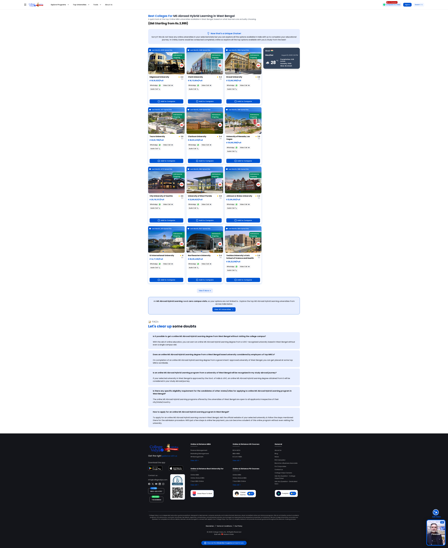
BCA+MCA (236, 450)
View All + (195, 460)
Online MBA (195, 475)
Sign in (407, 5)
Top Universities (79, 5)
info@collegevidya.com (157, 480)
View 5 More (205, 290)
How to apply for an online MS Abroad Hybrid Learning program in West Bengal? (191, 412)
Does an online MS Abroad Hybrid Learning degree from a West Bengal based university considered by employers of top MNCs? (214, 354)
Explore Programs (58, 5)
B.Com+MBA (237, 457)
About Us (108, 5)
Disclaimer (210, 526)
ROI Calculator (280, 460)
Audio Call (154, 89)
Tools (95, 5)
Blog (276, 453)
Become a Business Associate (286, 463)
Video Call (166, 85)
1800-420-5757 (156, 491)
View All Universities (222, 309)
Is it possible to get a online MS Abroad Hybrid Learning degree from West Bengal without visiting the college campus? (209, 336)
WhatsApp (154, 85)
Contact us (279, 469)
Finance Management (199, 450)
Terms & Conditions (224, 526)
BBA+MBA (236, 453)
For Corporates (280, 466)
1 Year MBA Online (197, 481)
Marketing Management (200, 453)
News (277, 457)
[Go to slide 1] (163, 72)
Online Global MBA (197, 478)
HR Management (197, 457)
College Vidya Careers (283, 473)
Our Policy (238, 526)
